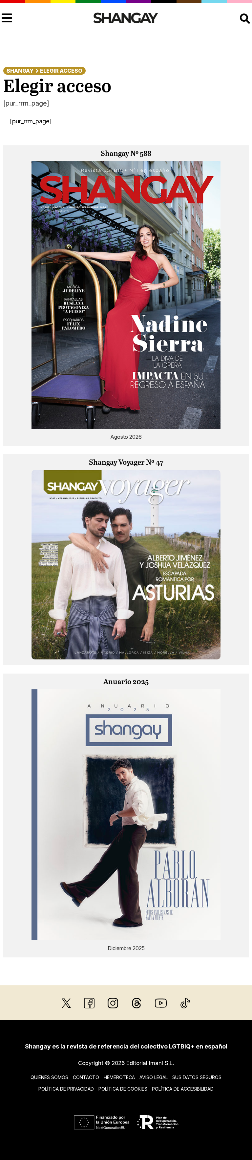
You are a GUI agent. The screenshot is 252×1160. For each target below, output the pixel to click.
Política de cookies (122, 1089)
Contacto (86, 1077)
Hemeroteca (119, 1077)
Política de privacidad (66, 1089)
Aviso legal (153, 1077)
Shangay (20, 70)
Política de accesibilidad (183, 1089)
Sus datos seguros (196, 1077)
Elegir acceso (61, 70)
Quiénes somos (49, 1077)
